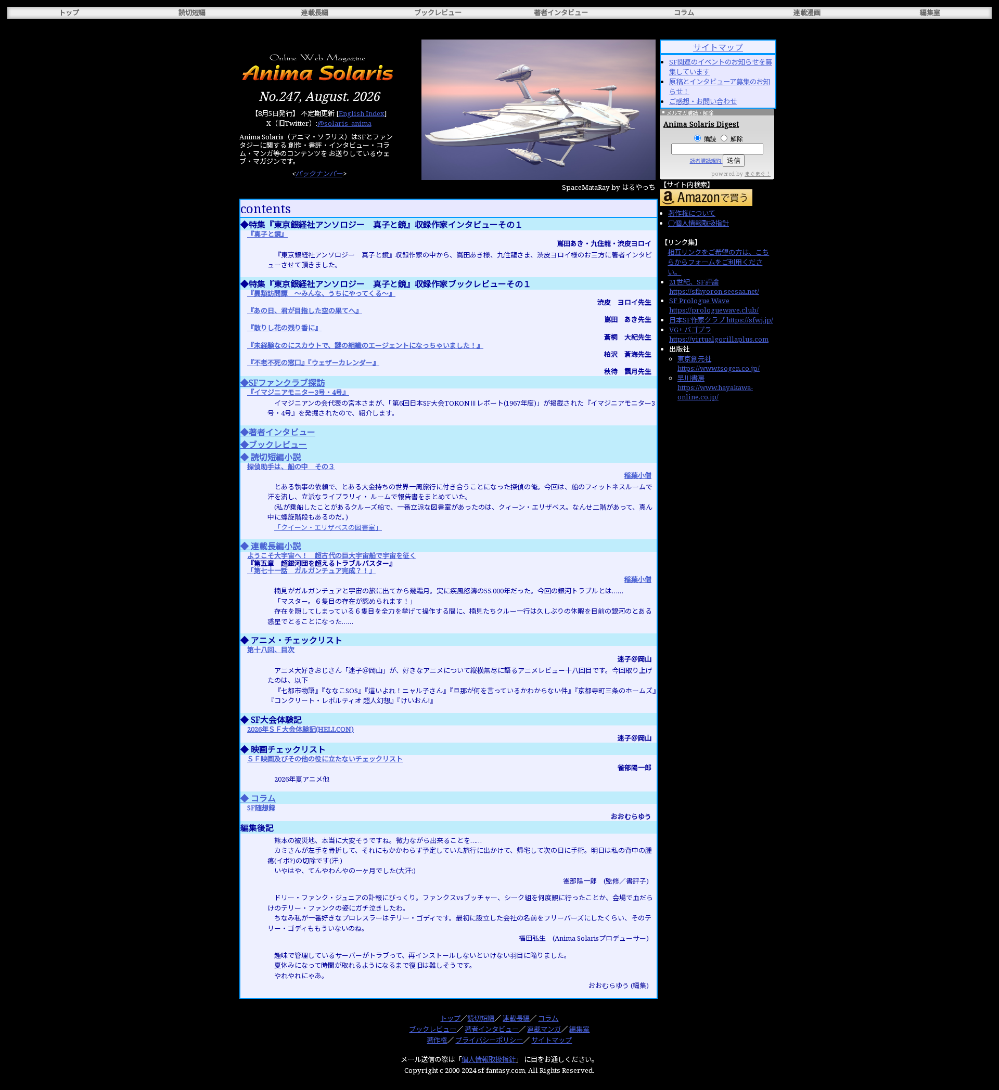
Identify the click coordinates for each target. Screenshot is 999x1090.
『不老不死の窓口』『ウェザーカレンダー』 (313, 362)
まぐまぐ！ (758, 173)
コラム (684, 12)
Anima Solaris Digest (701, 124)
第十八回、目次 (270, 649)
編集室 (930, 12)
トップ (69, 12)
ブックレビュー (438, 12)
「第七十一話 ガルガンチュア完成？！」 (311, 570)
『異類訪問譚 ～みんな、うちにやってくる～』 (321, 293)
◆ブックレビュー (273, 444)
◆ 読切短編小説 (270, 457)
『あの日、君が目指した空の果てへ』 (304, 310)
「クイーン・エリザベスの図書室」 (328, 527)
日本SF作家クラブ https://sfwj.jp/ (721, 320)
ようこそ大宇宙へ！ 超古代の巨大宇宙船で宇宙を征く (331, 555)
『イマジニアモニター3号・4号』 (298, 392)
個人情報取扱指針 (489, 1059)
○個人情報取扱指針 (698, 223)
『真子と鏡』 (267, 234)
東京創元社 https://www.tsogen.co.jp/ (718, 363)
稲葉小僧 (637, 475)
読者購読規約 (706, 160)
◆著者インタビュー (277, 432)
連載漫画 (807, 12)
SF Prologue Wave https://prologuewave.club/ (714, 305)
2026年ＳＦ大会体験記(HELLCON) (300, 729)
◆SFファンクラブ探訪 (282, 382)
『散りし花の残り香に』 (284, 327)
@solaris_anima (344, 123)
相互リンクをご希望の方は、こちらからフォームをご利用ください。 (718, 262)
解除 (736, 139)
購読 (710, 139)
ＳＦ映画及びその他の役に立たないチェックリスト (325, 758)
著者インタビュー (561, 12)
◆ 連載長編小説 (270, 546)
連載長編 (314, 12)
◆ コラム (258, 798)
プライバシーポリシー (489, 1040)
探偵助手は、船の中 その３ (291, 466)
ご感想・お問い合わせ (703, 101)
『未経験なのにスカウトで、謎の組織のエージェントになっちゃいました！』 (365, 345)
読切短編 (192, 12)
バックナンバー (318, 173)
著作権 (437, 1040)
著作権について (691, 213)
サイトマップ (718, 47)
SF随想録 (261, 807)
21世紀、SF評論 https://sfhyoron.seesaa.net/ (714, 286)
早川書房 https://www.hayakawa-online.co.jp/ (715, 387)
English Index (362, 113)
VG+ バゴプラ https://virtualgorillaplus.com (719, 334)
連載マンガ (544, 1029)
